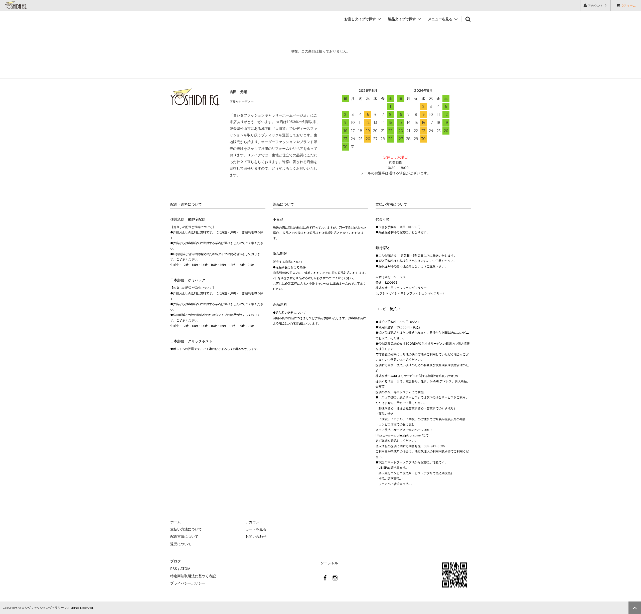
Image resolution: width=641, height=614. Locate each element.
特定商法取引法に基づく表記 (193, 576)
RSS (173, 568)
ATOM (185, 568)
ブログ (175, 561)
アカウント (595, 6)
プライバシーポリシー (187, 583)
